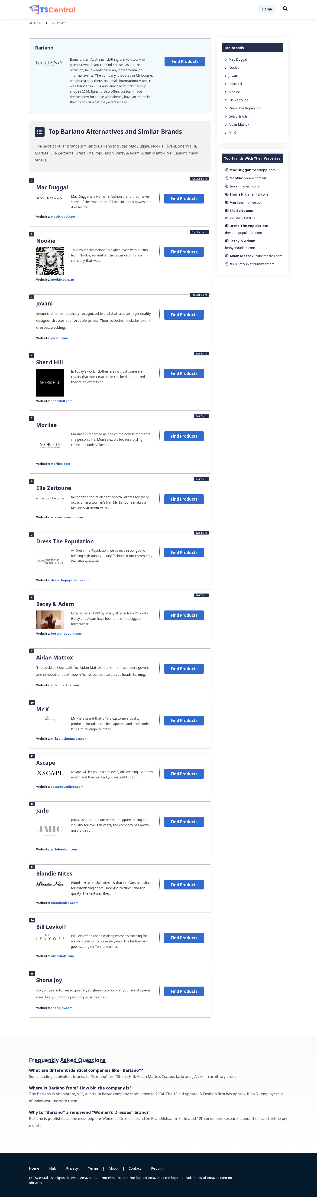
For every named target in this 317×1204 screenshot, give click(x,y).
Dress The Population (65, 541)
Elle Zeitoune (53, 488)
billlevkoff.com (62, 956)
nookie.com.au (62, 279)
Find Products (184, 61)
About (114, 1168)
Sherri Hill (49, 362)
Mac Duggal (52, 187)
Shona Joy (49, 980)
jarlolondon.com (64, 849)
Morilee (46, 425)
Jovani (44, 303)
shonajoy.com (61, 1008)
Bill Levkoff (51, 926)
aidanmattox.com (65, 685)
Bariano (44, 48)
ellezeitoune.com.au (67, 517)
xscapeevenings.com (67, 786)
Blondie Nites (54, 873)
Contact (135, 1168)
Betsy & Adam (55, 604)
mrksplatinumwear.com (69, 738)
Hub (52, 1168)
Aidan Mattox (54, 657)
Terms (93, 1168)
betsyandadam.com (66, 633)
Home (267, 9)
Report (157, 1168)
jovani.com (59, 338)
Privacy (72, 1168)
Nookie (45, 240)
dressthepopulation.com (70, 580)
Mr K (42, 709)
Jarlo (42, 810)
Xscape (45, 762)
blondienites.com (64, 903)
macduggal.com (63, 216)
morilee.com (60, 464)
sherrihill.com (61, 401)
